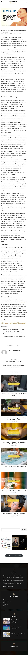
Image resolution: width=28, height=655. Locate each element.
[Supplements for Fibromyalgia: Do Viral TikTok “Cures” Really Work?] (14, 431)
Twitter (4, 606)
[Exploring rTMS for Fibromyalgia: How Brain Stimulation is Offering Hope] (14, 503)
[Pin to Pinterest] (18, 345)
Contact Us (5, 604)
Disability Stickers (7, 601)
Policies (4, 602)
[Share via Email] (20, 345)
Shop (4, 599)
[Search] (26, 2)
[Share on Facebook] (15, 345)
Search (24, 529)
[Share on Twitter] (17, 345)
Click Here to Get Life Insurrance (14, 555)
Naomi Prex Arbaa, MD (7, 34)
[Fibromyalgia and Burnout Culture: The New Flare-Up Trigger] (14, 383)
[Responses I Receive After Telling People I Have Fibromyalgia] (6, 621)
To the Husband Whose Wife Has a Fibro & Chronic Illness (18, 634)
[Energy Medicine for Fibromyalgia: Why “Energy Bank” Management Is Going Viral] (14, 407)
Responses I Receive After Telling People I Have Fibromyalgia (16, 621)
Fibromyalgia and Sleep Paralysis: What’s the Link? (14, 491)
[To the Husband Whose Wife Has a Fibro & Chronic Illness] (6, 634)
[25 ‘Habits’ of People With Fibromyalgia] (6, 627)
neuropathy (22, 302)
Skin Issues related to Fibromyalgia (13, 323)
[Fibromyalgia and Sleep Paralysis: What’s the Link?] (14, 480)
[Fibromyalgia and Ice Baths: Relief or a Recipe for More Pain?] (14, 456)
